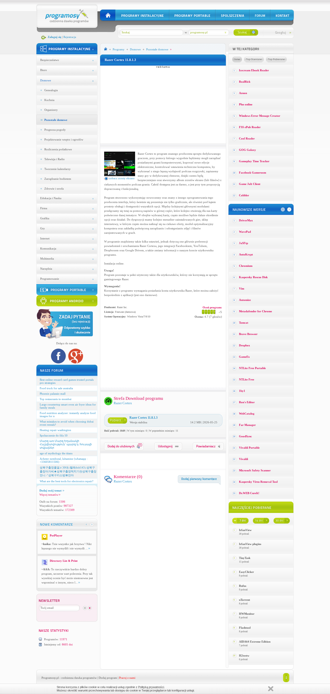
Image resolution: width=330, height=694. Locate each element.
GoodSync (245, 436)
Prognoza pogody (55, 129)
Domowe (45, 80)
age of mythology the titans (56, 453)
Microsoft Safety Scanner (255, 470)
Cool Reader (247, 138)
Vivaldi (243, 459)
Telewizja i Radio (54, 159)
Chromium (245, 265)
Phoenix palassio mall (52, 393)
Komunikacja (48, 248)
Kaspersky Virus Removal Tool (258, 481)
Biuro (43, 70)
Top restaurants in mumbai (55, 399)
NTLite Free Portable (252, 368)
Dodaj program (108, 677)
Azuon (243, 93)
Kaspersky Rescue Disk (253, 277)
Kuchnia (49, 100)
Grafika (44, 218)
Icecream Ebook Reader (254, 70)
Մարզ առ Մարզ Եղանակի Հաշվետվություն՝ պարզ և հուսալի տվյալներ (66, 444)
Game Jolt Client (249, 183)
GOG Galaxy (247, 149)
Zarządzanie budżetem (57, 178)
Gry (42, 228)
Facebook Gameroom (252, 172)
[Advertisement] (163, 104)
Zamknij (270, 688)
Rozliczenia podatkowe (58, 149)
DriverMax (246, 220)
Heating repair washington (55, 430)
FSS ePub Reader (250, 127)
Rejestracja (69, 36)
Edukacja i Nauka (50, 198)
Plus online (245, 104)
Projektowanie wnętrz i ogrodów (63, 139)
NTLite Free (246, 379)
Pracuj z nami (127, 677)
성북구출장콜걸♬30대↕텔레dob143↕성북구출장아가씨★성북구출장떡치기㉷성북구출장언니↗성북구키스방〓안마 (68, 471)
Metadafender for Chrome (255, 311)
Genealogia (51, 90)
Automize (245, 299)
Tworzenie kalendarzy (57, 168)
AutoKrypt (246, 254)
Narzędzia (46, 268)
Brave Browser (248, 334)
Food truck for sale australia (56, 388)
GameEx (244, 356)
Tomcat (243, 322)
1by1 (242, 390)
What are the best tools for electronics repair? (66, 481)
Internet (45, 238)
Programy (119, 49)
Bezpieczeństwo (49, 59)
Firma (43, 208)
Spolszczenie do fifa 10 (54, 435)
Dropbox (244, 345)
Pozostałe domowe (55, 119)
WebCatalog (246, 413)
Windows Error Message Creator (259, 115)
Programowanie (49, 278)
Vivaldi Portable (249, 447)
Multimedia (47, 258)
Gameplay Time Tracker (254, 161)
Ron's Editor (247, 402)
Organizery (51, 109)
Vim (241, 288)
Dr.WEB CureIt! (249, 493)
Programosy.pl (50, 677)
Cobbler (244, 195)
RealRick (244, 81)
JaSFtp (243, 243)
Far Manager (247, 424)
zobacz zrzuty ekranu (121, 178)
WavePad (245, 231)
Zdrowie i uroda (54, 188)
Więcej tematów (48, 494)
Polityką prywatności (151, 687)
